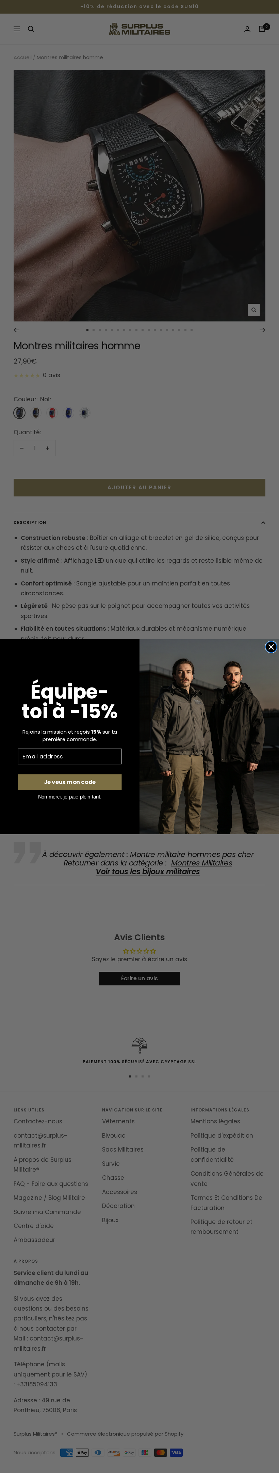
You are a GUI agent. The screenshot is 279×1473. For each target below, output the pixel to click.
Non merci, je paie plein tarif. (70, 796)
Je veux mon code (70, 782)
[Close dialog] (271, 646)
